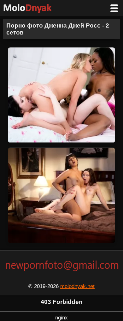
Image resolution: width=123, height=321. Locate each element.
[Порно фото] (32, 8)
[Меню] (114, 8)
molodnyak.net (77, 286)
